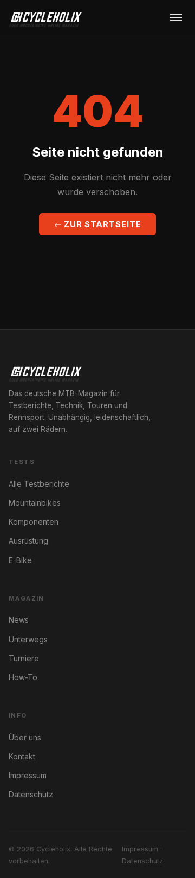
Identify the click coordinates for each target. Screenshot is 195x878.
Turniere (24, 658)
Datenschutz (31, 794)
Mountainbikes (35, 502)
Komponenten (33, 521)
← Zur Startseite (97, 224)
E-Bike (20, 560)
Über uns (25, 737)
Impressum (28, 775)
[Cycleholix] (45, 17)
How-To (23, 677)
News (19, 619)
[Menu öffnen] (176, 17)
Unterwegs (28, 639)
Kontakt (22, 756)
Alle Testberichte (39, 483)
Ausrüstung (28, 540)
